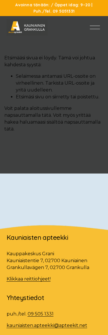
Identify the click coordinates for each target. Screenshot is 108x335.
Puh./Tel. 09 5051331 (54, 11)
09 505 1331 (41, 314)
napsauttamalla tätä (27, 115)
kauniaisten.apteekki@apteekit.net (47, 325)
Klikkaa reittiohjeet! (29, 279)
